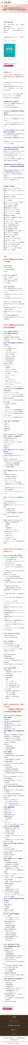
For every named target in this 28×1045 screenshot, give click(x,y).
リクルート (14, 1034)
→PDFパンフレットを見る (10, 41)
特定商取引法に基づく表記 (14, 1025)
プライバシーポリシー (14, 1021)
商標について (14, 1029)
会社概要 (14, 1017)
